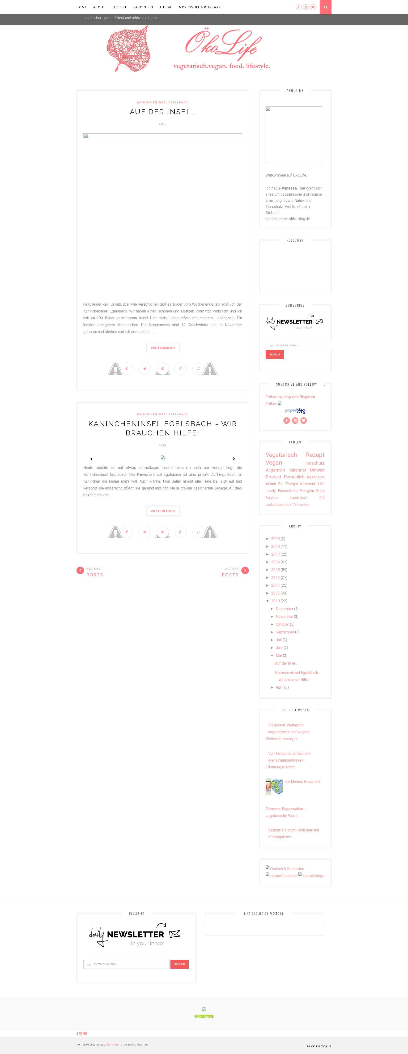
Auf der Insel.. (163, 112)
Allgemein (275, 470)
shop (320, 491)
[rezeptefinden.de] (282, 875)
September (285, 632)
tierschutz (314, 463)
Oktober (282, 624)
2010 (275, 601)
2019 (275, 538)
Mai (279, 655)
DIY (322, 498)
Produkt (273, 477)
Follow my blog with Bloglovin (290, 397)
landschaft (299, 498)
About (99, 7)
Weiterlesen (163, 348)
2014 (275, 577)
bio (281, 484)
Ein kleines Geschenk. (303, 781)
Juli (279, 640)
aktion (271, 484)
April (279, 687)
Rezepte (119, 7)
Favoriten (143, 7)
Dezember (284, 609)
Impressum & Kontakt (199, 7)
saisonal (297, 470)
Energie (292, 484)
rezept (315, 454)
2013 (275, 585)
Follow (271, 403)
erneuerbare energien (296, 491)
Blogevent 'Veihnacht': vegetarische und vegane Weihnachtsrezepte (288, 732)
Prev (91, 458)
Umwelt (317, 470)
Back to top (317, 1046)
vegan (274, 462)
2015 (275, 570)
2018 (275, 546)
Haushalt (303, 504)
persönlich (294, 477)
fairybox (272, 498)
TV (294, 505)
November (284, 616)
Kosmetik (308, 484)
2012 (275, 593)
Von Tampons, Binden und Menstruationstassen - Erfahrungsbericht (288, 760)
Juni (279, 647)
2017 (275, 554)
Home (81, 7)
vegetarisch (281, 454)
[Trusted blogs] (311, 875)
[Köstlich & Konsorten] (285, 869)
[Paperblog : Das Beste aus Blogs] (295, 413)
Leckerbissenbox (278, 505)
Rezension (316, 477)
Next (233, 458)
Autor (165, 7)
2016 (275, 562)
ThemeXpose (114, 1044)
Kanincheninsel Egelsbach (162, 102)
